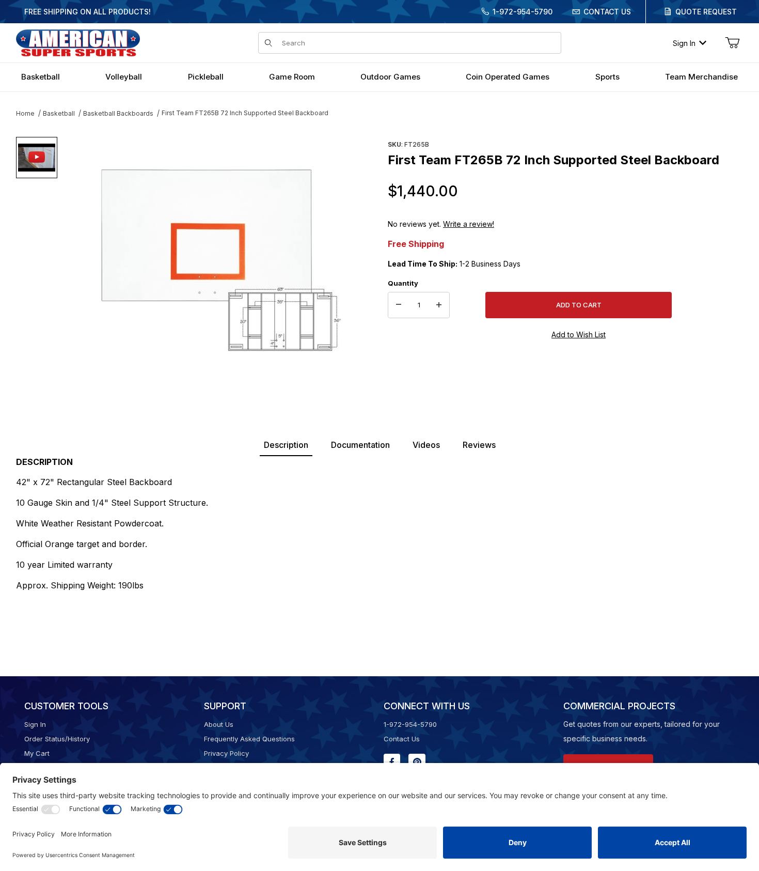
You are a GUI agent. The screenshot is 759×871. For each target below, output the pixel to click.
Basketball (59, 113)
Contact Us (607, 11)
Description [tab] (286, 445)
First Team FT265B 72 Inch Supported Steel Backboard (245, 113)
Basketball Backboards (118, 113)
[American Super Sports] (78, 42)
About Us (218, 724)
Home (25, 113)
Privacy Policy (226, 753)
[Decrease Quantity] (398, 305)
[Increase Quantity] (439, 305)
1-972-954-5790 (522, 11)
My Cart (37, 753)
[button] (37, 157)
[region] (36, 257)
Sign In (684, 43)
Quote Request (706, 11)
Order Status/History (57, 739)
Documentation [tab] (360, 445)
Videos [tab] (426, 445)
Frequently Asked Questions (249, 739)
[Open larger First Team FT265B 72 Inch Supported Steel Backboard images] (219, 261)
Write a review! (468, 224)
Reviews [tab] (479, 445)
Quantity (403, 283)
